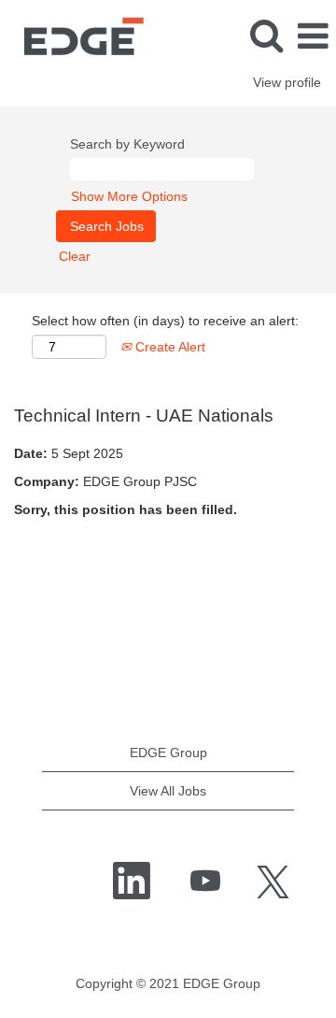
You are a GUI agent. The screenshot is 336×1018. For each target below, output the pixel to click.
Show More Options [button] (129, 196)
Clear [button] (75, 256)
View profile (287, 82)
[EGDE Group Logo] (74, 35)
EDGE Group (168, 752)
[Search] (266, 35)
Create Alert (168, 346)
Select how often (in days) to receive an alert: (165, 320)
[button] (312, 36)
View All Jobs (168, 790)
